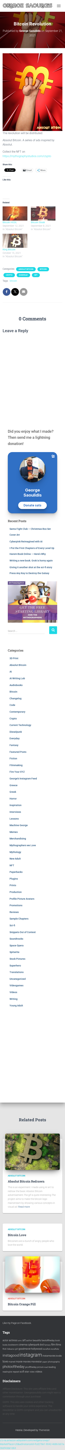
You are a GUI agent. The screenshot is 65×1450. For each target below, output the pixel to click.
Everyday (23, 275)
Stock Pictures (17, 958)
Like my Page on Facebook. (17, 1323)
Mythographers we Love (23, 845)
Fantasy (14, 745)
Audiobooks (16, 685)
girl (16, 1349)
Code (12, 705)
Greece (14, 785)
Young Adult (16, 1005)
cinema (23, 1344)
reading (52, 1367)
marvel (11, 1361)
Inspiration (15, 805)
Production (16, 892)
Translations (17, 972)
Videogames (16, 985)
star (27, 1371)
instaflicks (55, 1349)
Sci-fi (12, 925)
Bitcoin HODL (10, 222)
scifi (22, 1371)
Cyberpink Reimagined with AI (26, 541)
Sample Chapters (19, 918)
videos (38, 1371)
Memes (14, 832)
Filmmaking (16, 765)
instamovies (48, 1355)
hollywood (36, 1348)
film (53, 1344)
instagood (11, 1355)
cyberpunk (33, 1344)
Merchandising (18, 838)
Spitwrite (14, 952)
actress (13, 1340)
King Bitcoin (9, 249)
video (32, 1372)
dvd (42, 1344)
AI (11, 671)
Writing (14, 999)
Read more (24, 1206)
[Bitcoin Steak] (43, 213)
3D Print (14, 658)
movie (19, 1361)
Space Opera (17, 945)
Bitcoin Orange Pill (22, 1304)
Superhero (15, 965)
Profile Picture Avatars (22, 898)
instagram (30, 1355)
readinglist (7, 1372)
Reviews (14, 912)
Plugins (14, 878)
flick (4, 1349)
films (58, 1344)
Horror (13, 798)
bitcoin (13, 280)
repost (16, 1371)
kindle (59, 1355)
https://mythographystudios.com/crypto (27, 156)
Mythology (15, 852)
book (57, 1340)
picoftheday (31, 1367)
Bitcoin (43, 269)
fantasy (47, 1345)
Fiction (13, 758)
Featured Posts (18, 752)
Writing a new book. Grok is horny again (31, 560)
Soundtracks (16, 938)
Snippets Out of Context (23, 932)
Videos (13, 992)
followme (11, 1349)
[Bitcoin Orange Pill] (32, 1274)
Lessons (14, 818)
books (5, 1345)
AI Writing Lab (17, 678)
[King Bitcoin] (15, 241)
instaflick (46, 1349)
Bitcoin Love (17, 1235)
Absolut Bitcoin (26, 269)
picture (40, 1367)
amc (20, 1340)
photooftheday (14, 1367)
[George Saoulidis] (29, 5)
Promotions (16, 905)
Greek (13, 791)
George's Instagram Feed (23, 778)
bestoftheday (48, 1340)
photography (54, 1362)
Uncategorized (18, 979)
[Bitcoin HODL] (15, 213)
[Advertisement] (32, 1054)
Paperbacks (16, 872)
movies (27, 1361)
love (5, 1361)
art (24, 1340)
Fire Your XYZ (17, 771)
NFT (35, 275)
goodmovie (25, 1348)
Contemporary (17, 711)
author (29, 1340)
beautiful (37, 1340)
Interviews (15, 812)
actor (5, 1340)
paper (44, 1362)
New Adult (15, 858)
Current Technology (20, 725)
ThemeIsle (44, 1430)
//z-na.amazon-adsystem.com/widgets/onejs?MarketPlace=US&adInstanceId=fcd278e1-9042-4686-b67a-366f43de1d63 (32, 1444)
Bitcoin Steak (38, 222)
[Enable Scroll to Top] (58, 1443)
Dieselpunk (16, 731)
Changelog (15, 698)
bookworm (13, 1345)
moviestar (36, 1361)
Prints (13, 885)
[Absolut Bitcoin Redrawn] (32, 1151)
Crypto (9, 275)
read (46, 1367)
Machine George (19, 825)
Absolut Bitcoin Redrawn (26, 1181)
